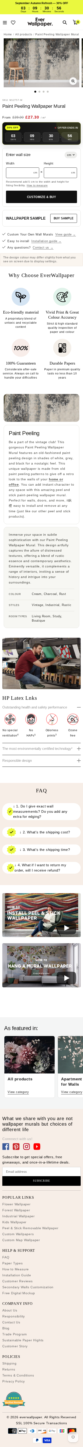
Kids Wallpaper (14, 1222)
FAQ (5, 1257)
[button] (41, 916)
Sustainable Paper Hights (23, 1340)
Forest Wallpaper (16, 1210)
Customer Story (15, 1346)
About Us (9, 1310)
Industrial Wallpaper (18, 1216)
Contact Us (11, 1322)
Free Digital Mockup (18, 1293)
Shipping (9, 1363)
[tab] (35, 92)
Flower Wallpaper (16, 1204)
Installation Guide (16, 1275)
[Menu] (5, 22)
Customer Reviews (17, 1281)
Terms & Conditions (18, 1375)
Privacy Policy (13, 1381)
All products (23, 34)
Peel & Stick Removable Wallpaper (30, 1228)
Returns (8, 1369)
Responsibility (13, 1316)
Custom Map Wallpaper (21, 1240)
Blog (5, 1328)
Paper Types (12, 1263)
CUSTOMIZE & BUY (41, 197)
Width (10, 163)
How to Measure (15, 1269)
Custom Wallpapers (18, 1234)
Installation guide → (46, 241)
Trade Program (14, 1334)
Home (8, 34)
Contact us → (43, 247)
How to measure (37, 185)
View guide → (65, 234)
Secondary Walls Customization (27, 1287)
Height (48, 163)
